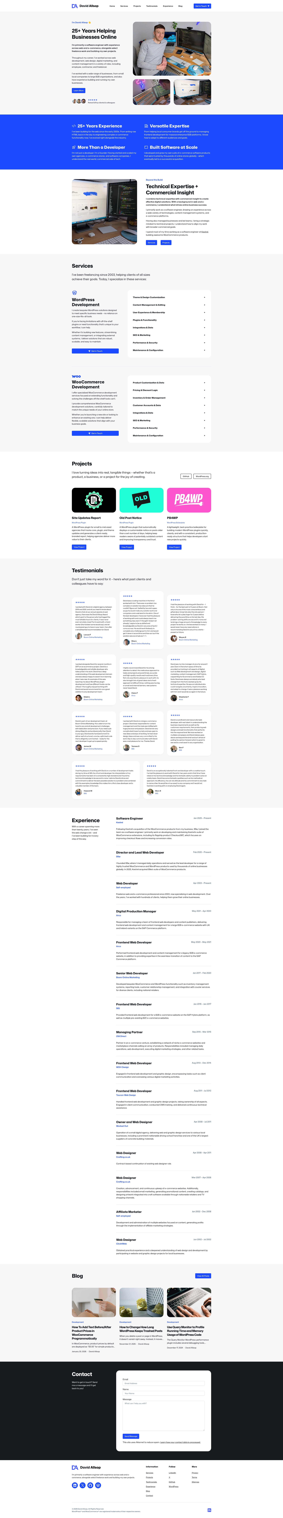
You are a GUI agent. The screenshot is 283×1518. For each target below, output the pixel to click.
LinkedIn (172, 1473)
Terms (194, 1477)
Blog (148, 1491)
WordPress (173, 1486)
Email (125, 1379)
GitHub (186, 476)
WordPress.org (202, 476)
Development (78, 1322)
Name (126, 1389)
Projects (166, 242)
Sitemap (195, 1482)
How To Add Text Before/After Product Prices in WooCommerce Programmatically (91, 1332)
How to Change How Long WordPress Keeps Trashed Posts (141, 1329)
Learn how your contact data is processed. (180, 1442)
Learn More (78, 90)
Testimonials (151, 1482)
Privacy (195, 1473)
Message (127, 1399)
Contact (149, 1495)
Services (151, 242)
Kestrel (204, 231)
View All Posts (203, 1276)
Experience (150, 1486)
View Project (79, 547)
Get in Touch (96, 351)
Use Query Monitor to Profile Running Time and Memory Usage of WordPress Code (185, 1331)
